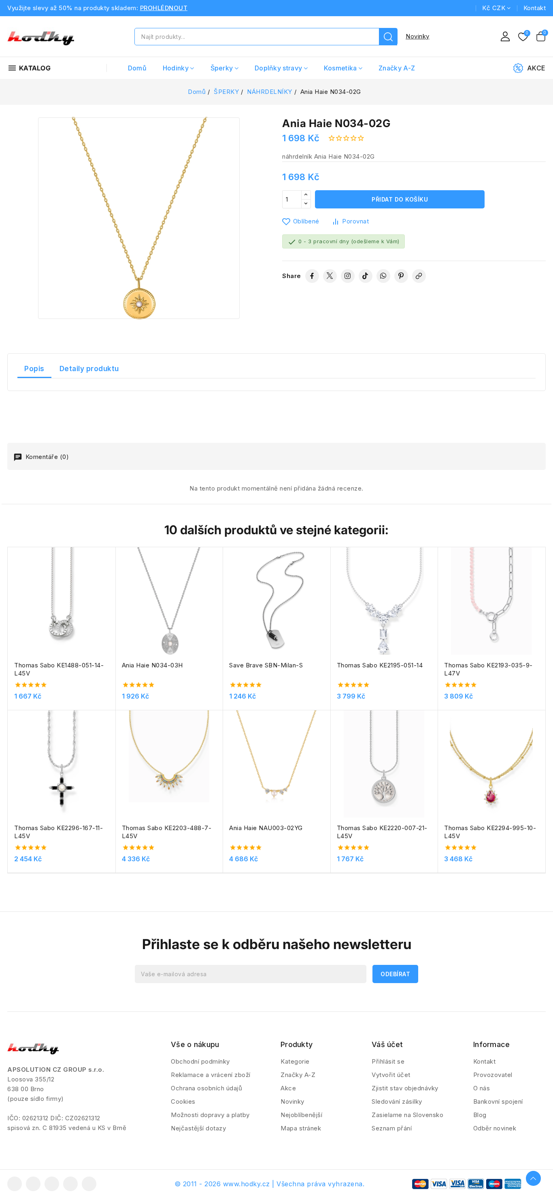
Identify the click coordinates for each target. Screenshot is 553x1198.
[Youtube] (52, 1184)
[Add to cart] (112, 605)
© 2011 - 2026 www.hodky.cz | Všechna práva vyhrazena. (269, 1184)
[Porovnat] (112, 573)
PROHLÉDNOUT (164, 8)
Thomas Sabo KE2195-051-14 (380, 665)
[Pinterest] (401, 276)
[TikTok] (365, 276)
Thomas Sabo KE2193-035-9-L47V (488, 669)
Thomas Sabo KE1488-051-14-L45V (59, 669)
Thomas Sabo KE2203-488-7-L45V (167, 832)
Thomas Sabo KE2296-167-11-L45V (58, 832)
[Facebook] (312, 276)
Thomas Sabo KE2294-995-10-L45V (490, 832)
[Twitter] (330, 276)
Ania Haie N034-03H (152, 665)
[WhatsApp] (383, 276)
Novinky (418, 36)
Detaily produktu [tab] (89, 369)
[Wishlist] (523, 37)
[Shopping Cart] (541, 36)
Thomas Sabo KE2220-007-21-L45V (382, 832)
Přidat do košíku (400, 199)
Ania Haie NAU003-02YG (266, 828)
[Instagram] (348, 276)
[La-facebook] (14, 1184)
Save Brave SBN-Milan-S (266, 665)
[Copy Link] (419, 276)
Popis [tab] (34, 369)
